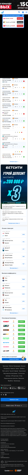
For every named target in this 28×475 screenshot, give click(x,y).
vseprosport (2, 12)
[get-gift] (23, 12)
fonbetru (14, 237)
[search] (19, 12)
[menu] (26, 12)
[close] (23, 15)
